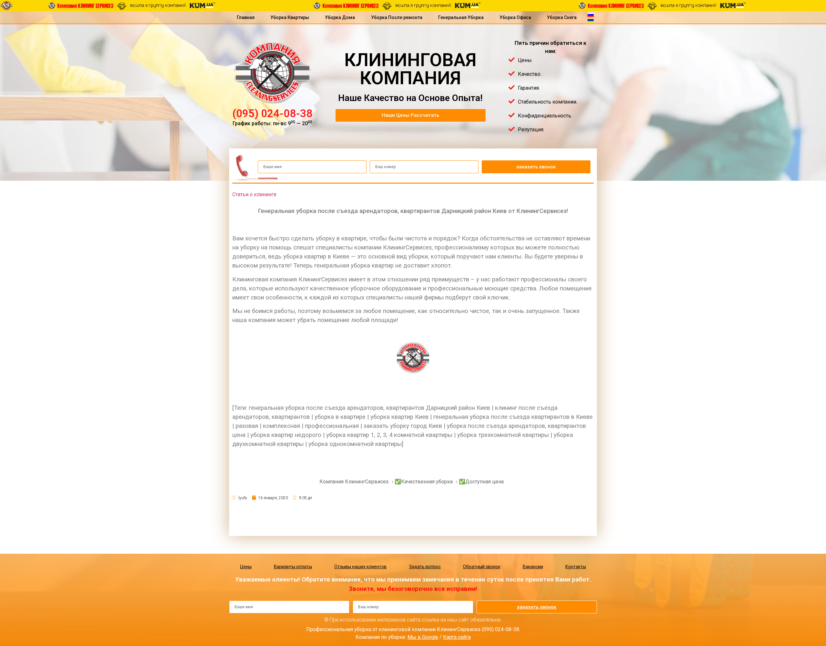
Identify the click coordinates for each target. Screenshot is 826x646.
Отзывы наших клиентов (360, 566)
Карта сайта (457, 637)
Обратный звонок (481, 566)
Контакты (575, 566)
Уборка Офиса (515, 17)
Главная (246, 17)
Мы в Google (423, 637)
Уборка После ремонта (396, 17)
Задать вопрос (425, 566)
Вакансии (533, 566)
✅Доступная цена (481, 482)
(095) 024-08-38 (272, 113)
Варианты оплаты (293, 566)
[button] (411, 115)
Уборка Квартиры (289, 17)
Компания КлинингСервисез (353, 482)
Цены (246, 566)
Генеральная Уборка (461, 17)
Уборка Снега (562, 17)
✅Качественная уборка (424, 482)
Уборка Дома (340, 17)
